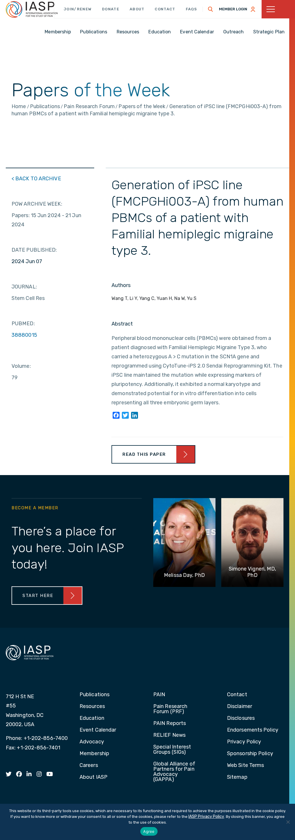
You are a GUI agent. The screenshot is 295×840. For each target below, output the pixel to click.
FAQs (191, 9)
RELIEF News (169, 735)
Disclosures (241, 718)
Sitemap (237, 777)
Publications (94, 695)
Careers (89, 765)
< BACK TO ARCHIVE (36, 178)
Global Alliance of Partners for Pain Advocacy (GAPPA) (174, 771)
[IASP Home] (32, 9)
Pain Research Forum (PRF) (170, 709)
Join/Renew (78, 9)
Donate (110, 9)
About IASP (93, 777)
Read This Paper (144, 454)
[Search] (210, 9)
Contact (165, 9)
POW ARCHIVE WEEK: (37, 204)
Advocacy (92, 742)
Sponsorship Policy (250, 754)
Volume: (21, 366)
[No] (288, 822)
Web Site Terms (245, 765)
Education (92, 718)
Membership (94, 754)
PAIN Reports (169, 723)
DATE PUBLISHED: (34, 250)
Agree (148, 831)
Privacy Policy (244, 742)
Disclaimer (239, 706)
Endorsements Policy (252, 730)
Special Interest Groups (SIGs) (172, 749)
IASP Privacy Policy (206, 816)
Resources (92, 706)
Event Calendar (98, 730)
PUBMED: (23, 323)
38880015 (24, 335)
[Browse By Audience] (278, 9)
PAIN (159, 695)
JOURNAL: (24, 287)
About (137, 9)
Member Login (233, 9)
